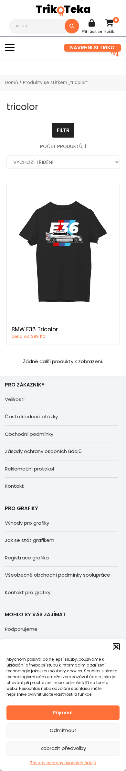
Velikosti (15, 399)
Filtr (63, 130)
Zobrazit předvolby (63, 748)
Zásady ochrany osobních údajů (63, 762)
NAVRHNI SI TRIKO (92, 47)
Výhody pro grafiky (27, 523)
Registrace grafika (27, 557)
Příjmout (63, 712)
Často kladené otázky (31, 416)
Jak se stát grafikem (29, 540)
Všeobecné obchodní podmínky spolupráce (57, 574)
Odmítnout (63, 730)
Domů (11, 83)
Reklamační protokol (29, 468)
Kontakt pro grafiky (27, 592)
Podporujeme (21, 629)
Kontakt (14, 486)
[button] (116, 646)
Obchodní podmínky (29, 434)
